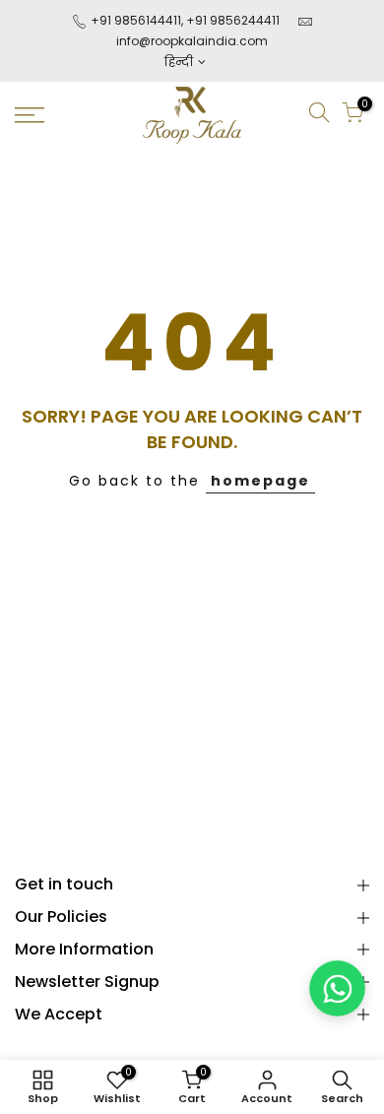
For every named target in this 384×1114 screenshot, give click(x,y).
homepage (260, 481)
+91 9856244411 (233, 20)
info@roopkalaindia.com (192, 41)
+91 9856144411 (134, 20)
